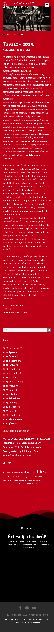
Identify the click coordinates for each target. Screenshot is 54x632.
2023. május (9, 386)
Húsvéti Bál (13, 477)
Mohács (38, 477)
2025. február (10, 357)
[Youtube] (34, 608)
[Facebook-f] (20, 608)
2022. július (9, 411)
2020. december (11, 419)
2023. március (10, 394)
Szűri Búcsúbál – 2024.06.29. (17, 456)
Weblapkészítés (32, 623)
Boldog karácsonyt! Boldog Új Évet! (21, 451)
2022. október (10, 407)
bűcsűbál (33, 473)
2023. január (9, 403)
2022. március (10, 415)
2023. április (9, 390)
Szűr (18, 484)
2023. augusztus (11, 382)
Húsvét (6, 477)
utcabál (29, 484)
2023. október (10, 378)
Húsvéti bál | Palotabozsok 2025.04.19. (22, 443)
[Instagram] (27, 608)
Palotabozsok (30, 480)
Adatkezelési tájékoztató (35, 619)
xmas (41, 484)
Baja (4, 473)
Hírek (42, 472)
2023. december (11, 373)
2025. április (9, 352)
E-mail (17, 623)
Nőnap (22, 480)
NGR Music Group (26, 7)
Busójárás (16, 472)
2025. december (11, 348)
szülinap (14, 484)
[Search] (49, 330)
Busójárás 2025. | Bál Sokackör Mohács (22, 447)
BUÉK (23, 473)
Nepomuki (8, 480)
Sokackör (39, 480)
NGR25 (16, 480)
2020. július (9, 424)
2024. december (11, 361)
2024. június (9, 365)
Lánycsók (31, 477)
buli (8, 472)
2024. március (10, 369)
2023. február (10, 398)
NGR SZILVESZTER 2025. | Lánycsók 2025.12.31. (26, 439)
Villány (36, 484)
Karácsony (22, 477)
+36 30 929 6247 (24, 3)
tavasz (23, 484)
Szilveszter (6, 484)
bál (27, 472)
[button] (47, 5)
